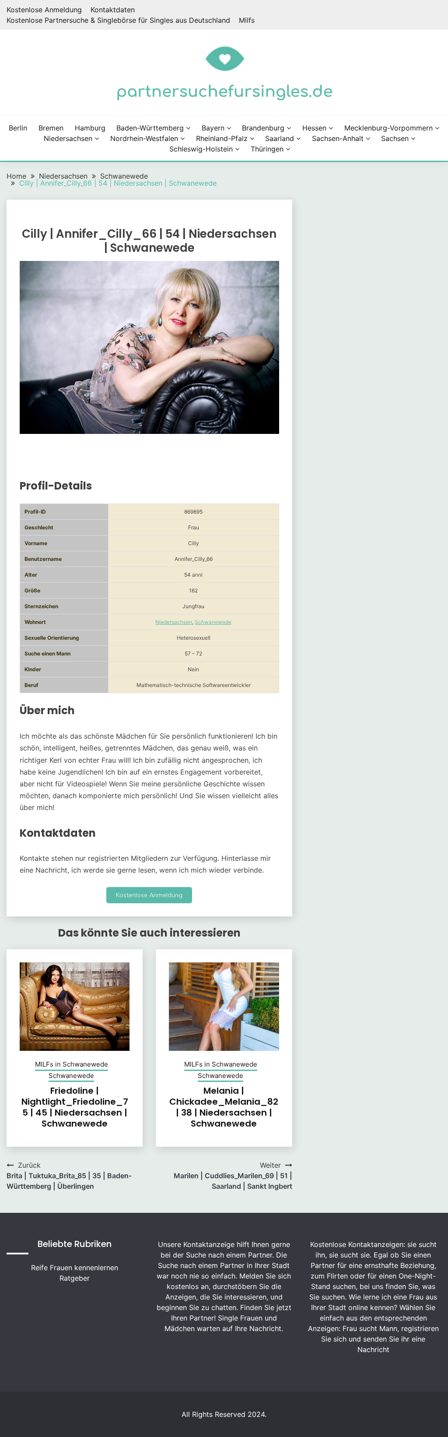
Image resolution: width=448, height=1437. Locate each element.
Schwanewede (213, 622)
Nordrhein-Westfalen (144, 138)
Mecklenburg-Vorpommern (388, 127)
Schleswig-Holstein (201, 148)
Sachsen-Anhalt (338, 138)
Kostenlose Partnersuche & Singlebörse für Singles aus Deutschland (118, 20)
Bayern (213, 127)
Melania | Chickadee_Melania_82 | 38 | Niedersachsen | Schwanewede (223, 1107)
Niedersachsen (68, 138)
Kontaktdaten (113, 9)
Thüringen (267, 148)
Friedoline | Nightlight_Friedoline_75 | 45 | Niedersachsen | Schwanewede (74, 1107)
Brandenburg (263, 127)
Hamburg (90, 127)
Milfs (247, 20)
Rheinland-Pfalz (222, 138)
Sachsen (395, 138)
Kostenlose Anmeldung (44, 9)
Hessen (314, 127)
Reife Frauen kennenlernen (74, 1267)
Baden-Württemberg (150, 127)
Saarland (279, 138)
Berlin (18, 127)
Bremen (50, 127)
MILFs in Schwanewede (71, 1064)
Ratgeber (75, 1278)
